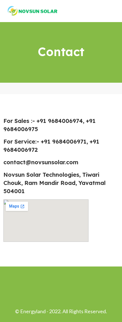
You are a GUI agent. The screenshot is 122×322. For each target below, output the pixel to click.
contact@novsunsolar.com (40, 162)
